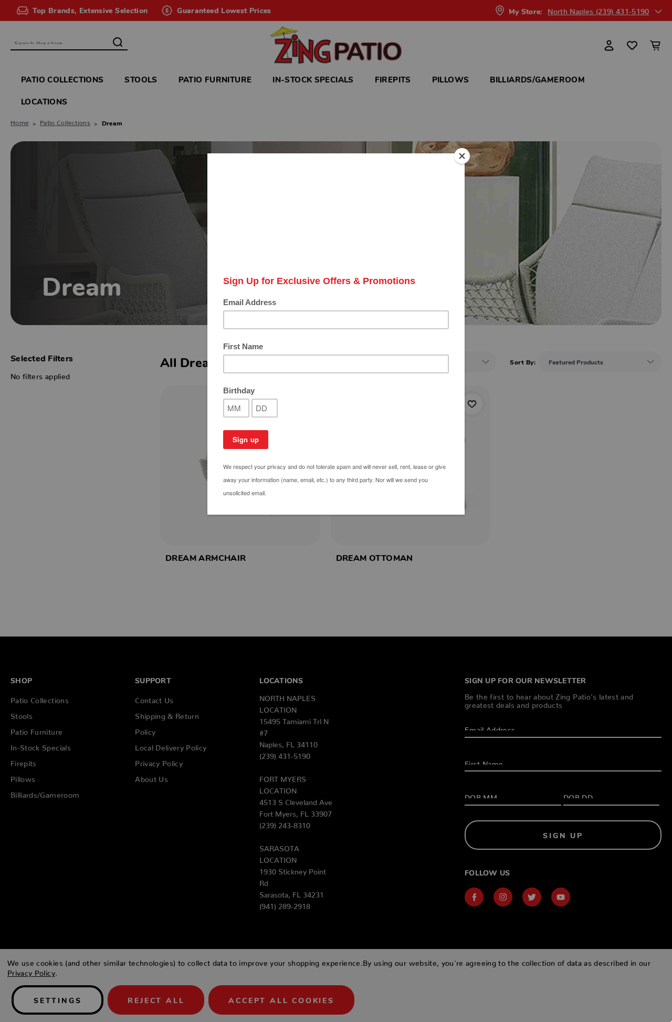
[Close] (462, 156)
